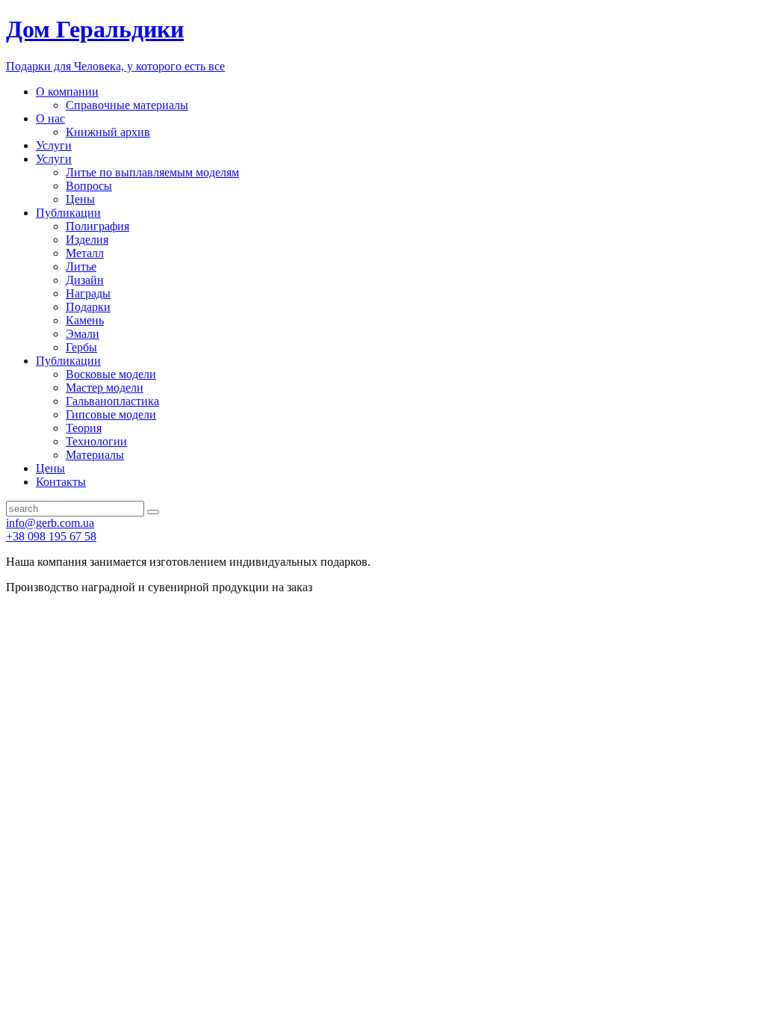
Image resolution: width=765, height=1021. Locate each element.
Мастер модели (104, 387)
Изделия (87, 239)
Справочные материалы (127, 105)
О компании (67, 91)
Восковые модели (111, 374)
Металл (85, 253)
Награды (88, 293)
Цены (80, 199)
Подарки (88, 306)
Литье (81, 266)
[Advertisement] (382, 706)
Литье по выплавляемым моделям (152, 172)
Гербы (81, 347)
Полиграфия (97, 226)
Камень (85, 320)
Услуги (54, 145)
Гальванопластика (112, 401)
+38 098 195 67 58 (51, 536)
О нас (50, 118)
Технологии (96, 441)
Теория (84, 428)
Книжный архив (108, 132)
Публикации (68, 212)
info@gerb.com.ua (50, 522)
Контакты (61, 481)
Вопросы (89, 185)
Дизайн (85, 280)
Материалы (95, 454)
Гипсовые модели (111, 414)
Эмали (82, 333)
